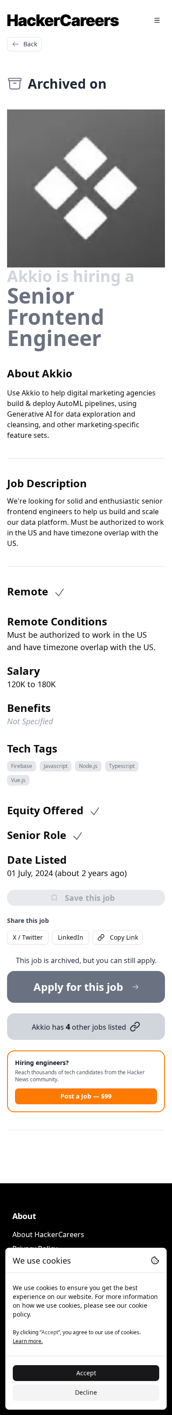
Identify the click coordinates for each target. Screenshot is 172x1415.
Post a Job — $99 (86, 1096)
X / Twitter (28, 937)
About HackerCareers (48, 1234)
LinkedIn (70, 937)
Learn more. (28, 1341)
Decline (86, 1392)
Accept (86, 1373)
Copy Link (124, 937)
